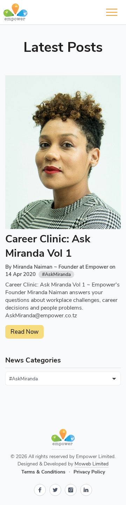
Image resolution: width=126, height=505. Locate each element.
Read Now (24, 332)
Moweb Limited (91, 464)
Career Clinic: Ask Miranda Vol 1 (47, 246)
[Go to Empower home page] (62, 439)
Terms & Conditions (43, 472)
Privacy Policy (89, 472)
